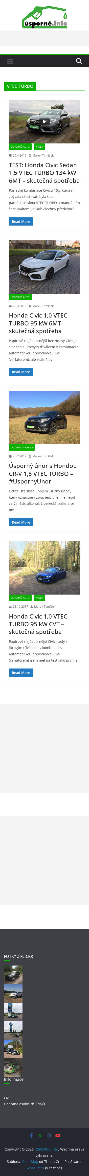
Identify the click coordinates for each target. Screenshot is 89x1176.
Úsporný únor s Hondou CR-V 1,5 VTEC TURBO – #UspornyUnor (43, 473)
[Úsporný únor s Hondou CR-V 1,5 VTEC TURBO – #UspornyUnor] (44, 417)
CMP (7, 1097)
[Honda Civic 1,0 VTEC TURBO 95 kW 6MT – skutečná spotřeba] (44, 267)
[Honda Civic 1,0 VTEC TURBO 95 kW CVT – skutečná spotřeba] (44, 568)
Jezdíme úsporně (22, 447)
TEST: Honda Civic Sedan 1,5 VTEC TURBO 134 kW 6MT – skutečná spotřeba (44, 172)
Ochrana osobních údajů (24, 1104)
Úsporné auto (20, 146)
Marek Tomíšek (43, 155)
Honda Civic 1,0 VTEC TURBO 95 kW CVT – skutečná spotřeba (38, 624)
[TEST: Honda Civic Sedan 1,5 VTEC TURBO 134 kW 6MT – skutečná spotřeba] (44, 121)
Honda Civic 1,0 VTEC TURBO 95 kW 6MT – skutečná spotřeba (38, 323)
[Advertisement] (44, 748)
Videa (39, 146)
